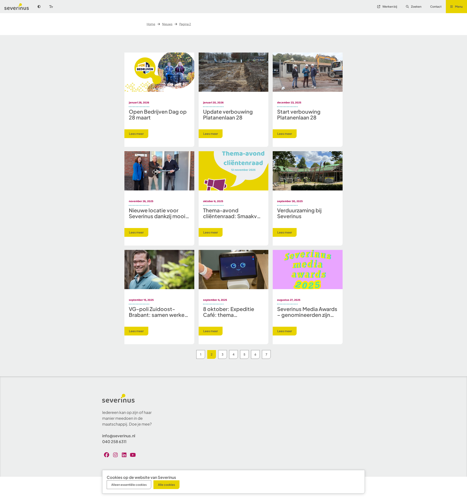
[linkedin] (124, 454)
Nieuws (167, 24)
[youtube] (132, 454)
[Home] (18, 6)
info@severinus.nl (118, 435)
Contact (435, 6)
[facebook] (106, 454)
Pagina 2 (185, 24)
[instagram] (115, 454)
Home (151, 24)
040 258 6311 (114, 441)
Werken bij (389, 6)
